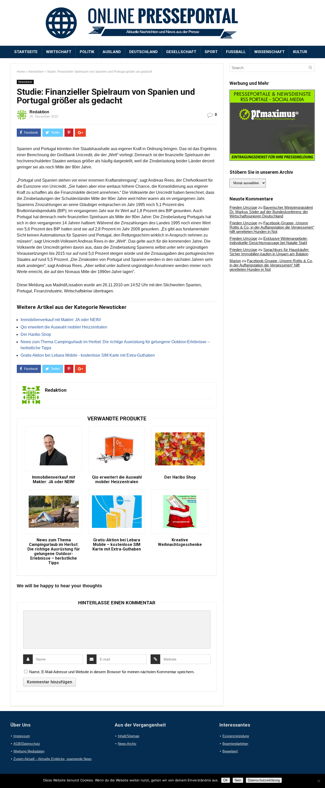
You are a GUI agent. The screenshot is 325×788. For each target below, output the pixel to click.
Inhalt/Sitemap (128, 736)
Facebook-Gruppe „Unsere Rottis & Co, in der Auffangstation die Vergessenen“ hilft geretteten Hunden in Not (272, 227)
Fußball (236, 52)
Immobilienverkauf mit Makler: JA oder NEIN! (61, 320)
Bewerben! (230, 751)
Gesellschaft (181, 52)
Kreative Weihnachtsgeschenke (180, 542)
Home (21, 71)
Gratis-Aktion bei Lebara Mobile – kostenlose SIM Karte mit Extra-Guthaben (116, 544)
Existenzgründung (235, 736)
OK (225, 780)
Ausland (112, 52)
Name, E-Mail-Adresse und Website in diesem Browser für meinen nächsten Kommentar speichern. (111, 672)
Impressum (21, 736)
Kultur (300, 52)
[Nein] (318, 780)
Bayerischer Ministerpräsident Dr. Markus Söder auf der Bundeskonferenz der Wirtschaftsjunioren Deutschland (271, 211)
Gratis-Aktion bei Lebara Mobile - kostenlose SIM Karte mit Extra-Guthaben (88, 355)
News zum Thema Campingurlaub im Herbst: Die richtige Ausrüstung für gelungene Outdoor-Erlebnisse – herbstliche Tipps (53, 551)
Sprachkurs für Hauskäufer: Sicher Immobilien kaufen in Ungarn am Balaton (269, 251)
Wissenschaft (269, 52)
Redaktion (39, 112)
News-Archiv (127, 744)
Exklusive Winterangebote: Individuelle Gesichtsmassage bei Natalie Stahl (268, 240)
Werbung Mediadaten (28, 751)
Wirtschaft (58, 52)
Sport (211, 52)
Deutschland (143, 52)
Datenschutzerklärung (264, 780)
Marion (235, 261)
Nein (238, 780)
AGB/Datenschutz (26, 744)
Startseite (26, 52)
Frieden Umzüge (243, 207)
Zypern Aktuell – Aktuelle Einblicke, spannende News (52, 759)
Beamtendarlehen (235, 744)
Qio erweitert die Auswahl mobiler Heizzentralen (64, 327)
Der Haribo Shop (36, 334)
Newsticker (36, 71)
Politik (87, 52)
